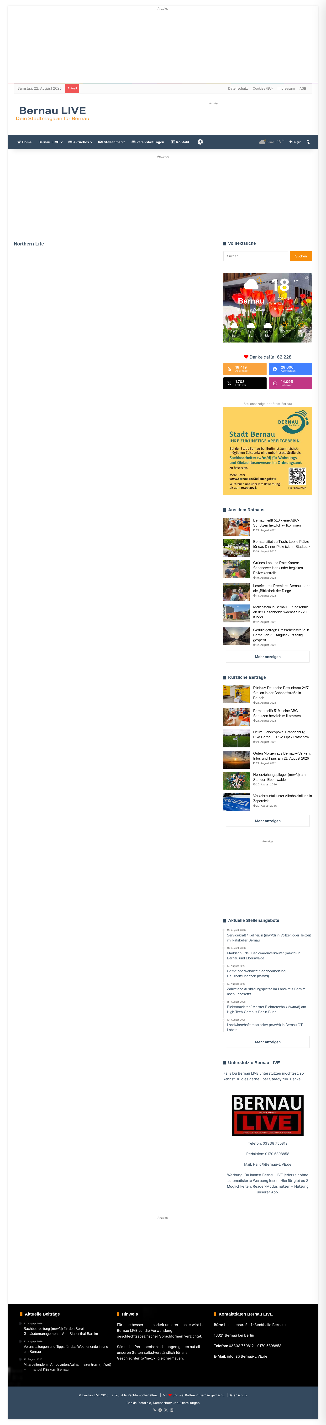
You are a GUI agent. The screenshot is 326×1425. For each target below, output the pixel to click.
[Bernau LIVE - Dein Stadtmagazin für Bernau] (52, 113)
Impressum (286, 88)
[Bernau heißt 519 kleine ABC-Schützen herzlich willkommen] (236, 527)
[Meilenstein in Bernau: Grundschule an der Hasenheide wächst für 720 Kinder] (236, 613)
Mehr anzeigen (268, 656)
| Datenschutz (236, 1395)
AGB (303, 88)
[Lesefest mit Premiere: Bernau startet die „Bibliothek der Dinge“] (236, 592)
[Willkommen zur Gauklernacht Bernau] (163, 196)
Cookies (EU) (263, 88)
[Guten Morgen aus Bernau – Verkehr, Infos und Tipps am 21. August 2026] (236, 760)
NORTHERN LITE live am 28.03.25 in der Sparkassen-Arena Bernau (60, 458)
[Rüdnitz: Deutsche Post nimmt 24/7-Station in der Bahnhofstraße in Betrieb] (236, 694)
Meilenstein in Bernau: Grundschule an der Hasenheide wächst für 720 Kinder (281, 612)
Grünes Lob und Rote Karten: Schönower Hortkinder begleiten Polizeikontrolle (278, 568)
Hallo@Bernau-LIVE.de (272, 1164)
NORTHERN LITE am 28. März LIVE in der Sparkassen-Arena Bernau (59, 306)
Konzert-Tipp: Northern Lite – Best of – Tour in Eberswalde (160, 426)
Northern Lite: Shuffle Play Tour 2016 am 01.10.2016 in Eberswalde (55, 537)
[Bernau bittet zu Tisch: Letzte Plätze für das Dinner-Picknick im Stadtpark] (236, 548)
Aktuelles (80, 142)
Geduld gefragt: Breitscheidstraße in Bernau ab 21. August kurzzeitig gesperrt (281, 635)
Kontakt (182, 142)
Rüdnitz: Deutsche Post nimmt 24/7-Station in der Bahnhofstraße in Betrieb (281, 693)
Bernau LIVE (48, 142)
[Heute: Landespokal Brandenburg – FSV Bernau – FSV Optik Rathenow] (236, 738)
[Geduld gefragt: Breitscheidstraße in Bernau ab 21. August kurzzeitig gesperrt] (236, 636)
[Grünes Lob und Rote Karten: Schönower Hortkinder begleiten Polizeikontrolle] (236, 569)
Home (26, 142)
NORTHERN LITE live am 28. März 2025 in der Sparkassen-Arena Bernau (164, 342)
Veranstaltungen (150, 142)
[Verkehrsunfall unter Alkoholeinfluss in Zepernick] (236, 802)
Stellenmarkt (114, 142)
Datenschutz (238, 88)
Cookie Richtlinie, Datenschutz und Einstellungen (163, 1403)
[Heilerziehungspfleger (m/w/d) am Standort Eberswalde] (236, 781)
